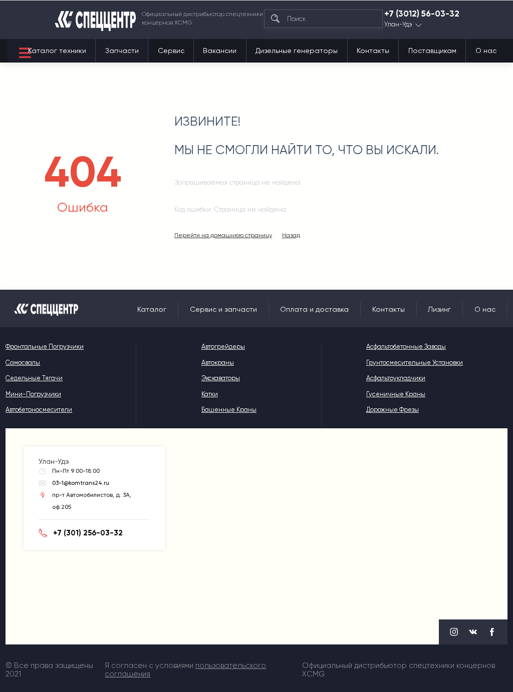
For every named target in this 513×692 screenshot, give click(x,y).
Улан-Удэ (398, 25)
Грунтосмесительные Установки (414, 362)
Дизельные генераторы (296, 51)
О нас (485, 51)
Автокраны (217, 362)
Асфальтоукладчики (395, 378)
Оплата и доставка (314, 309)
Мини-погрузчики (33, 394)
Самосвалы (23, 362)
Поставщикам (432, 51)
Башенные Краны (228, 409)
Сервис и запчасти (223, 309)
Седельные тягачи (34, 378)
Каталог (151, 309)
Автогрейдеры (223, 346)
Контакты (373, 51)
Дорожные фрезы (392, 409)
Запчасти (122, 51)
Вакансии (219, 51)
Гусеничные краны (395, 394)
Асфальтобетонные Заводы (406, 346)
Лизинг (439, 309)
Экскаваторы (220, 378)
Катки (209, 394)
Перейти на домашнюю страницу (223, 235)
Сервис (171, 51)
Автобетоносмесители (39, 409)
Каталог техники (57, 51)
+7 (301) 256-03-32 (88, 532)
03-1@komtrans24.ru (80, 482)
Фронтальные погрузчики (45, 346)
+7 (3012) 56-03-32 (421, 14)
